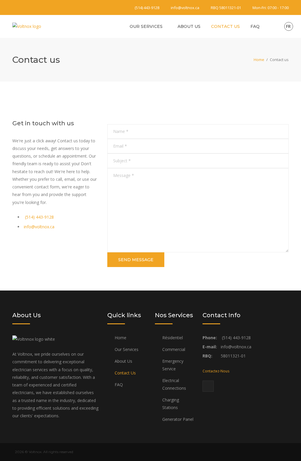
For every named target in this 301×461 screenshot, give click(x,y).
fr (288, 26)
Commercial (173, 349)
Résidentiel (172, 337)
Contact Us (225, 26)
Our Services (146, 26)
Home (259, 59)
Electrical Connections (174, 384)
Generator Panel (177, 419)
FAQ (255, 26)
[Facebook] (15, 6)
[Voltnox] (26, 26)
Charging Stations (170, 403)
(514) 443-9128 (147, 7)
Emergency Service (172, 364)
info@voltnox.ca (185, 7)
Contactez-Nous (216, 371)
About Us (189, 26)
